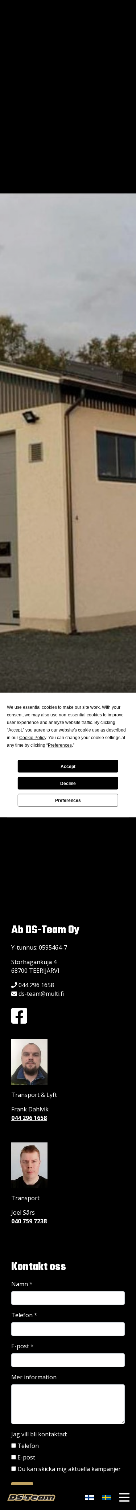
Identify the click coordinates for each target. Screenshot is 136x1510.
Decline (68, 783)
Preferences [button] (60, 745)
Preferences (68, 800)
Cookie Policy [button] (32, 737)
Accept (68, 766)
